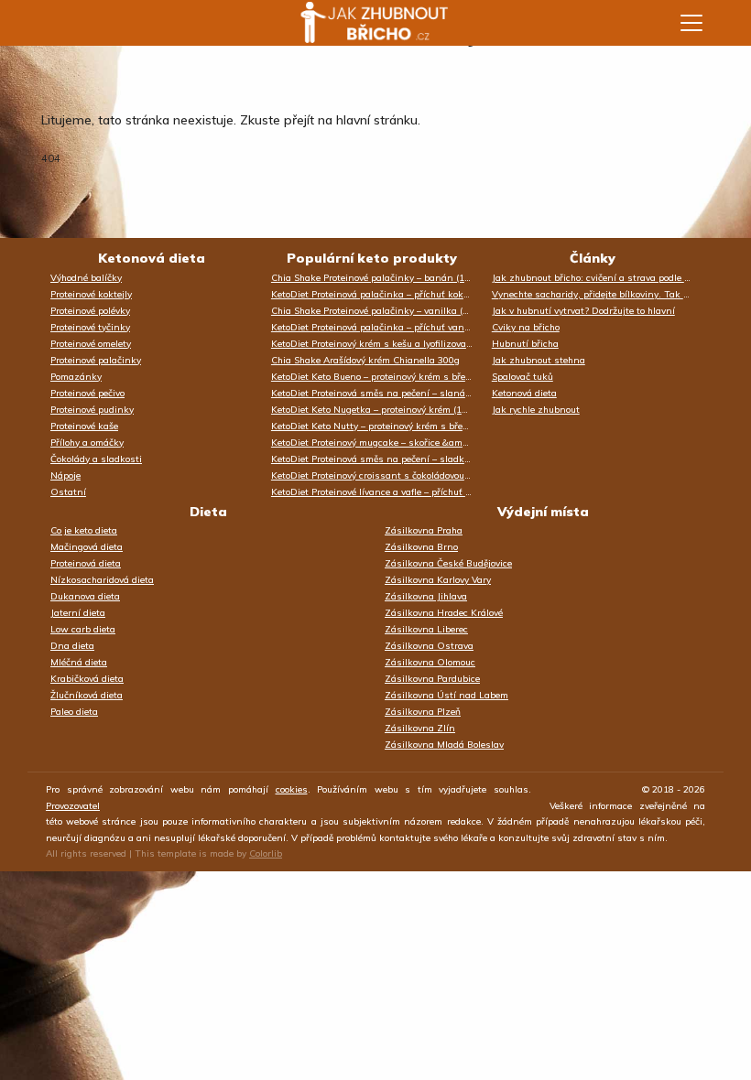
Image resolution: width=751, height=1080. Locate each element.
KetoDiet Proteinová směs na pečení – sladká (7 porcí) (377, 459)
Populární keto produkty (372, 258)
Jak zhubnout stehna (538, 360)
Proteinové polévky (90, 311)
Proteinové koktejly (91, 294)
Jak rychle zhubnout (536, 410)
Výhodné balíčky (86, 278)
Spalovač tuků (522, 377)
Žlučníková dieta (86, 695)
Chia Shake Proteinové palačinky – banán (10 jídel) (377, 278)
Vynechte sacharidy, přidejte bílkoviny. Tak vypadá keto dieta (597, 294)
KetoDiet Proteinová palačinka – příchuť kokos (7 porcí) (377, 294)
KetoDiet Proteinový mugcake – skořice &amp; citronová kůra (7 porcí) (377, 442)
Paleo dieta (74, 712)
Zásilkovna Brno (421, 547)
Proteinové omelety (90, 344)
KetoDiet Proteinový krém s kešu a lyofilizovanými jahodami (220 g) (377, 344)
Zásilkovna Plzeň (423, 712)
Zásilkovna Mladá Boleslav (444, 745)
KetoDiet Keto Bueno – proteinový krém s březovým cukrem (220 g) (377, 377)
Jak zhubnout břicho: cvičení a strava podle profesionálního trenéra (597, 278)
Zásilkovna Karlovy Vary (438, 580)
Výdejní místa (543, 511)
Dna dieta (72, 646)
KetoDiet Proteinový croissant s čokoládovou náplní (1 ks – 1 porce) (377, 475)
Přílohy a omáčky (87, 442)
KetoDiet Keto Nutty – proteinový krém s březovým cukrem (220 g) (377, 426)
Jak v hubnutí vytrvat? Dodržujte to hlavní (583, 311)
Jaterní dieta (77, 613)
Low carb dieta (82, 629)
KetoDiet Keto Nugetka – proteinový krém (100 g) (377, 410)
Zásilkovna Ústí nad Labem (446, 695)
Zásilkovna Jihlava (426, 596)
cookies (292, 789)
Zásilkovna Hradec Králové (444, 613)
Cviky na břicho (526, 327)
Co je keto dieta (83, 530)
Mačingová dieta (86, 547)
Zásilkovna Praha (424, 530)
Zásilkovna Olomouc (430, 662)
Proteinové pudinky (92, 410)
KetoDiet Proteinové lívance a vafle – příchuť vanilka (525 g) (377, 492)
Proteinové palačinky (95, 360)
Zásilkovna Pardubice (432, 679)
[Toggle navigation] (691, 23)
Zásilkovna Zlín (420, 728)
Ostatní (68, 492)
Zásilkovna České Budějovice (448, 563)
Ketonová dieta (151, 258)
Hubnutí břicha (525, 344)
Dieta (208, 511)
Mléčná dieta (78, 662)
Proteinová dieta (85, 563)
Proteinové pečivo (87, 393)
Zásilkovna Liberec (426, 629)
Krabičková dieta (87, 679)
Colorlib (265, 853)
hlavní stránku (377, 120)
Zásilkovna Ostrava (429, 646)
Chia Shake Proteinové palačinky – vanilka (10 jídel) (377, 311)
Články (592, 258)
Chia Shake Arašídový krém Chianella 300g (365, 360)
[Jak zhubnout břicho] (357, 23)
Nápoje (65, 475)
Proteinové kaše (84, 426)
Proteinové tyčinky (90, 327)
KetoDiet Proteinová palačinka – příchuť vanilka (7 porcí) (377, 327)
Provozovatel (73, 806)
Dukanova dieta (85, 596)
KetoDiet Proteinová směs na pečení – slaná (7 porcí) (377, 393)
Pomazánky (76, 377)
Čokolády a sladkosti (96, 459)
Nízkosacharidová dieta (102, 580)
